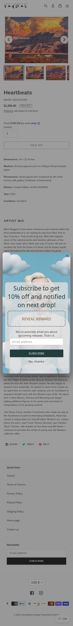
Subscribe (36, 353)
